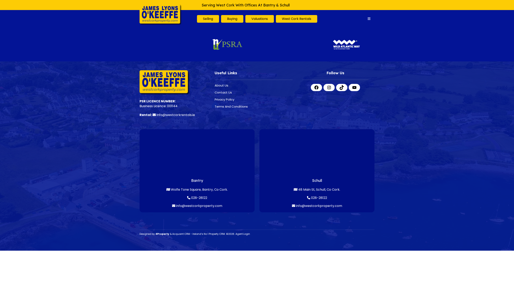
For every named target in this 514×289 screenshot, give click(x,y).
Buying (232, 18)
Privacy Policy (224, 99)
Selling (208, 18)
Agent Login (243, 234)
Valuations (259, 18)
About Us (221, 85)
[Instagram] (329, 87)
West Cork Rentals (296, 18)
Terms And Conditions (231, 106)
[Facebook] (316, 87)
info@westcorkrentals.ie (176, 115)
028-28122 (198, 197)
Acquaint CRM (181, 234)
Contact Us (223, 92)
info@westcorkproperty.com (199, 206)
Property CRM (217, 234)
